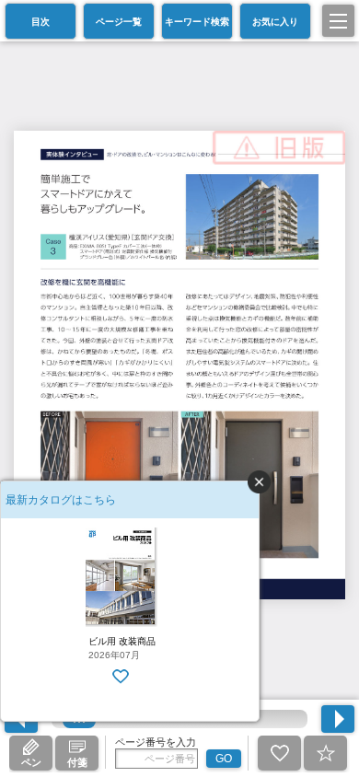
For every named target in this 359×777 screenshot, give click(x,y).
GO (223, 758)
